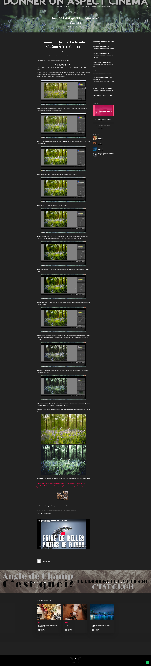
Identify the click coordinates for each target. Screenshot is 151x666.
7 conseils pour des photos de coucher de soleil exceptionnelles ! (102, 69)
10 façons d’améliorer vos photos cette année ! (102, 62)
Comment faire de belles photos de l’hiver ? (101, 53)
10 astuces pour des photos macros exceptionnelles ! (103, 86)
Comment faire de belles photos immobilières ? (102, 51)
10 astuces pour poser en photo (99, 97)
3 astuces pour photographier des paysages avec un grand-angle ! (103, 56)
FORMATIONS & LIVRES (104, 6)
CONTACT (93, 6)
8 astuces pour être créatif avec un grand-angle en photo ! (103, 65)
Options (39, 622)
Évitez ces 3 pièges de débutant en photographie (102, 95)
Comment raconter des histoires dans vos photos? (103, 93)
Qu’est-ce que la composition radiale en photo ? (102, 88)
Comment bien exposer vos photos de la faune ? (102, 60)
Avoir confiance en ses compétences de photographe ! (103, 41)
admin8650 (70, 26)
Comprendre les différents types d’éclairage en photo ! (103, 82)
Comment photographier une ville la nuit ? (101, 46)
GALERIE (59, 6)
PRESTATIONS (85, 6)
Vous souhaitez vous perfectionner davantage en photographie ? (61, 485)
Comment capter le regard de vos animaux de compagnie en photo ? (102, 74)
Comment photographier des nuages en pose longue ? (103, 48)
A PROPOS (66, 6)
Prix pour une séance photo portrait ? (100, 43)
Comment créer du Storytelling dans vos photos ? (103, 90)
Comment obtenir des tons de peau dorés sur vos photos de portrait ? (102, 78)
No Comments (81, 26)
